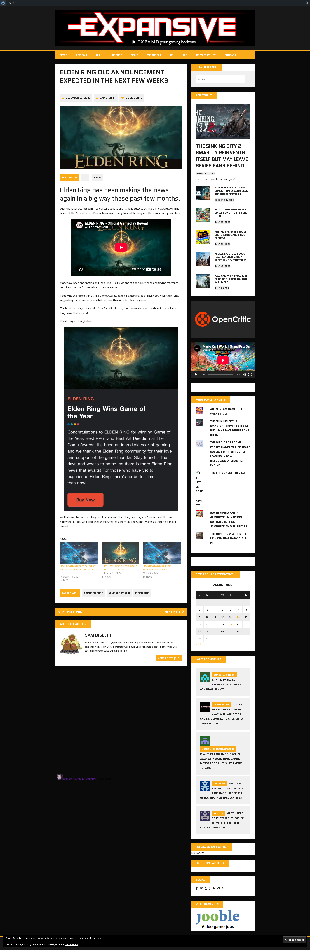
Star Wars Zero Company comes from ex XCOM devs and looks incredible (231, 191)
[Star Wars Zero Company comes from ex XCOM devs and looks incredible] (203, 198)
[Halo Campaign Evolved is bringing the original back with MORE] (203, 286)
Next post (172, 612)
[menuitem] (3, 3)
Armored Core (93, 593)
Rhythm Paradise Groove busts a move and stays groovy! (230, 235)
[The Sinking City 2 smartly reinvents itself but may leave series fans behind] (223, 137)
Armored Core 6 (119, 593)
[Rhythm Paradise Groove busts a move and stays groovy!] (203, 242)
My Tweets (197, 853)
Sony (134, 55)
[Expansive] (155, 28)
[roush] (205, 788)
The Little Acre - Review (227, 473)
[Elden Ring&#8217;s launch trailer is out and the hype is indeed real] (121, 553)
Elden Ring (142, 593)
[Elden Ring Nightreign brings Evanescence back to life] (162, 553)
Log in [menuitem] (11, 2)
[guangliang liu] (205, 680)
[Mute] (244, 374)
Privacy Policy (206, 55)
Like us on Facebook (210, 863)
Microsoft (154, 55)
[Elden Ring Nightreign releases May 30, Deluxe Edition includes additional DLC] (79, 553)
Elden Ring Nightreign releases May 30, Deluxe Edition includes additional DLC (78, 569)
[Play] (196, 374)
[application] (223, 360)
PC (171, 55)
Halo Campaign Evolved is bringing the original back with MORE (231, 279)
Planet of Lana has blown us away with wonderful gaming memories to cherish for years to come (222, 714)
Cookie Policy (71, 944)
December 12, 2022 (78, 98)
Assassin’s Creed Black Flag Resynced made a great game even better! (230, 257)
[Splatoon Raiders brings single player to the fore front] (203, 220)
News (63, 55)
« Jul (198, 644)
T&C (184, 55)
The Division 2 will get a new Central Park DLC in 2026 (228, 538)
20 (230, 624)
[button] (121, 419)
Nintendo (116, 55)
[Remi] (205, 818)
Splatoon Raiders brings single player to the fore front (231, 213)
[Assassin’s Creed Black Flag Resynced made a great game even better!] (203, 264)
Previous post (73, 612)
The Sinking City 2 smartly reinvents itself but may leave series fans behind (222, 155)
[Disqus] (121, 720)
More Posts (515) (168, 658)
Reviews (81, 55)
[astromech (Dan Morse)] (205, 744)
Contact (230, 55)
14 (238, 616)
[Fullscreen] (250, 374)
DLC (98, 55)
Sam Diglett (108, 98)
